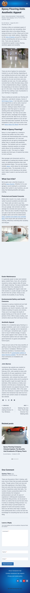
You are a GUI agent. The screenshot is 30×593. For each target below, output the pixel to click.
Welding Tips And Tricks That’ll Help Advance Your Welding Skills (23, 410)
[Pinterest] (24, 581)
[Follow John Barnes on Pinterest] (14, 400)
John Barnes (8, 454)
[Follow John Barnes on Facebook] (3, 400)
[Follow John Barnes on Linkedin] (11, 400)
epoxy (8, 166)
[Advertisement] (15, 259)
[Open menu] (27, 4)
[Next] (26, 442)
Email (4, 559)
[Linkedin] (27, 581)
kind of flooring (10, 37)
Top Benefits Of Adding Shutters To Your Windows (7, 409)
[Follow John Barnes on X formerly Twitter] (6, 400)
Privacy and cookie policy (15, 576)
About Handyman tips (15, 570)
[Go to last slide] (4, 442)
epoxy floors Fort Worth (11, 124)
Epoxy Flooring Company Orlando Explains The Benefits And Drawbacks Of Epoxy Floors (15, 449)
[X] (21, 581)
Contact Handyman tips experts (15, 573)
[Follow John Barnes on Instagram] (8, 400)
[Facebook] (18, 581)
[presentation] (15, 435)
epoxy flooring (10, 184)
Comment (5, 531)
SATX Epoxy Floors (7, 101)
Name (4, 552)
